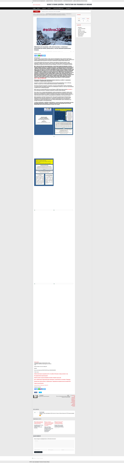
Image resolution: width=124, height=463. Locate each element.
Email (73, 51)
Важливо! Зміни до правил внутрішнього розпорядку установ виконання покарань (59, 426)
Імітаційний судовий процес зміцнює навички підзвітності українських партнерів (38, 426)
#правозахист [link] (42, 385)
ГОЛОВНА (34, 8)
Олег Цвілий (37, 51)
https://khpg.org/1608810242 (40, 78)
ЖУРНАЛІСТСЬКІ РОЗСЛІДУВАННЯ (82, 32)
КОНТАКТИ (49, 8)
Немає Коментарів (55, 51)
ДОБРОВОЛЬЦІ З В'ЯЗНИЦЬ (81, 31)
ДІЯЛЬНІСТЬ (44, 8)
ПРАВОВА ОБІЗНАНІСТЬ (49, 51)
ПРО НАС (38, 8)
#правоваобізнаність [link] (37, 385)
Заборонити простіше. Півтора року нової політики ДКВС (50, 11)
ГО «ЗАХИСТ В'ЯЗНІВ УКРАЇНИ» (81, 28)
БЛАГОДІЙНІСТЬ (68, 8)
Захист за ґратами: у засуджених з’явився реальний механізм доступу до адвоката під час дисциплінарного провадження (48, 429)
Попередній (41, 395)
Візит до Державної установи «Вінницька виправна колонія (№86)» (63, 397)
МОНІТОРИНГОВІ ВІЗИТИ (81, 33)
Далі (68, 395)
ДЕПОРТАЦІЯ (79, 29)
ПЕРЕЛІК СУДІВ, (36, 362)
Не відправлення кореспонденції (41, 375)
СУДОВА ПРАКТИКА (80, 35)
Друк (70, 51)
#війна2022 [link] (46, 385)
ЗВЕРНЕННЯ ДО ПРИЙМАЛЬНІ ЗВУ (58, 8)
